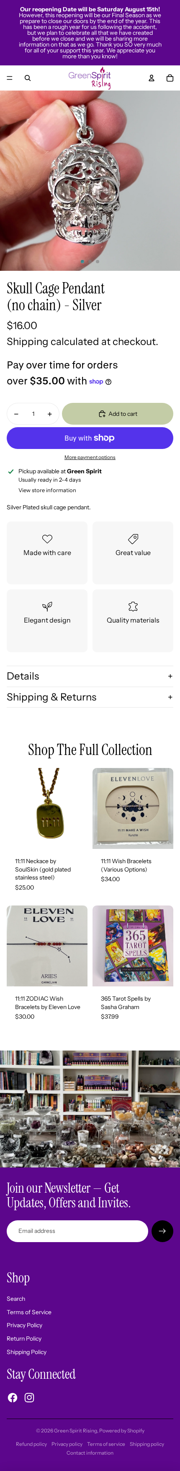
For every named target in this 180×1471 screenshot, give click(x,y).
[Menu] (9, 78)
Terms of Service (29, 1312)
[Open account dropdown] (151, 78)
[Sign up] (162, 1231)
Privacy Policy (24, 1325)
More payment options (90, 457)
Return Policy (24, 1338)
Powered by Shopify (121, 1430)
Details (23, 676)
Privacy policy (66, 1444)
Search (16, 1298)
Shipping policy (147, 1444)
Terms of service (106, 1444)
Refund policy (31, 1444)
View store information (47, 490)
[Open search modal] (27, 78)
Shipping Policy (26, 1352)
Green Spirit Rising (75, 1430)
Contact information (90, 1453)
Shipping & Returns (51, 697)
